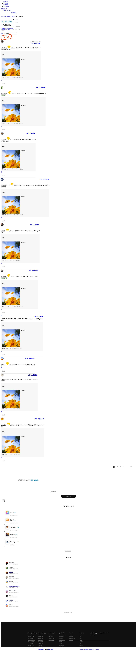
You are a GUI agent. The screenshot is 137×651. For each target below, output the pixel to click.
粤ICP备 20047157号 (95, 649)
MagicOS (71, 635)
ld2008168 (3, 139)
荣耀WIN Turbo (51, 638)
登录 (4, 10)
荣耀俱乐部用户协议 (42, 648)
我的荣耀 (71, 640)
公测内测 (71, 636)
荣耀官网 (5, 1)
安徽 (21, 77)
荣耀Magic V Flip (31, 646)
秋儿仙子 (3, 231)
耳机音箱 (81, 641)
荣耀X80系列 (61, 636)
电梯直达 (32, 41)
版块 (4, 16)
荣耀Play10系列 (62, 640)
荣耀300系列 (40, 640)
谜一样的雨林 (4, 93)
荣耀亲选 (5, 4)
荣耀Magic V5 (30, 638)
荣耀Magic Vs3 (31, 645)
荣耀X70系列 (61, 646)
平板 (80, 636)
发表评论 (53, 491)
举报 (3, 83)
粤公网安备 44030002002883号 (85, 649)
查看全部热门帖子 (68, 612)
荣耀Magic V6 (30, 635)
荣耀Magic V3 (30, 643)
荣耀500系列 (40, 636)
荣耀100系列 (40, 643)
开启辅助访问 (4, 9)
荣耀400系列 (40, 638)
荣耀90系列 (40, 646)
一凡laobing (4, 48)
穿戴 (80, 638)
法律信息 (63, 648)
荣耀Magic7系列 (31, 641)
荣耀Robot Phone (62, 635)
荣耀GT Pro (61, 641)
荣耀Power (61, 638)
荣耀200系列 (40, 641)
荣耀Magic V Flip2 (31, 640)
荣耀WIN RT (51, 636)
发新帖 (131, 466)
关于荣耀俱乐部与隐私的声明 (52, 648)
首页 (17, 16)
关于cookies (60, 648)
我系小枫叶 (3, 276)
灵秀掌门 (23, 59)
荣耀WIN (50, 635)
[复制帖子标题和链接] (7, 28)
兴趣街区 (9, 16)
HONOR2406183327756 (7, 319)
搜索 (2, 33)
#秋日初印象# (6, 21)
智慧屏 (81, 640)
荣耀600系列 (40, 635)
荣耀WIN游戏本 (51, 640)
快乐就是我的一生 (5, 185)
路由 (80, 643)
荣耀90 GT (40, 645)
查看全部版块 (68, 551)
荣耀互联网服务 (93, 635)
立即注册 (8, 10)
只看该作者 (37, 43)
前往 (40, 41)
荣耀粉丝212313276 (6, 379)
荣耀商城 (5, 3)
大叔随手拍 (3, 425)
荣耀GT (60, 643)
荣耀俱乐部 (6, 6)
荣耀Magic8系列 (31, 636)
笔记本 (81, 635)
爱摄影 (14, 16)
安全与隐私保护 (72, 638)
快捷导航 (13, 12)
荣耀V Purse (61, 645)
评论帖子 (68, 496)
